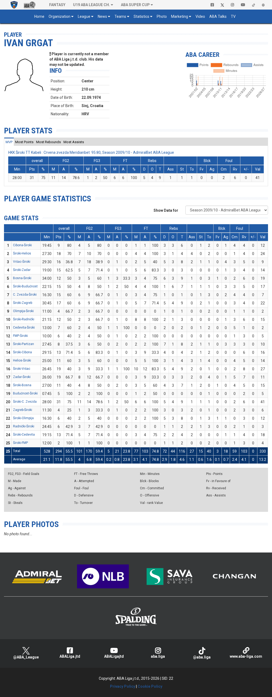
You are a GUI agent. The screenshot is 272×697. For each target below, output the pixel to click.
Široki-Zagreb (22, 303)
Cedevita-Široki (24, 327)
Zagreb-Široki (22, 410)
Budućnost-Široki (25, 393)
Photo (162, 16)
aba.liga (158, 656)
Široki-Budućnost (25, 286)
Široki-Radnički (23, 319)
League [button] (84, 16)
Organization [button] (59, 16)
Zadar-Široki (22, 377)
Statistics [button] (141, 16)
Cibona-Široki (22, 245)
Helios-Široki (22, 360)
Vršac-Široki (21, 262)
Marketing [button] (179, 16)
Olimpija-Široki (23, 311)
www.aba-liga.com (246, 656)
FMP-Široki (20, 336)
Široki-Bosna (22, 385)
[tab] (9, 142)
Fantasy (57, 5)
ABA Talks (218, 16)
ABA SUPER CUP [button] (135, 5)
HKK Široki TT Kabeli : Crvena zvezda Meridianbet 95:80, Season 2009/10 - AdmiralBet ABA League (91, 152)
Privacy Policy (122, 686)
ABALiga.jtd (70, 656)
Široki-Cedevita (24, 434)
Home (39, 16)
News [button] (102, 16)
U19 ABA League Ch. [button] (91, 5)
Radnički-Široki (23, 426)
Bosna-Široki (22, 278)
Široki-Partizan (23, 344)
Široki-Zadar (22, 270)
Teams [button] (120, 16)
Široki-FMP (20, 443)
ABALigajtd (114, 656)
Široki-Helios (22, 253)
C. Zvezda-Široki (25, 294)
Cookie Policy (150, 686)
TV (233, 16)
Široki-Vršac (21, 369)
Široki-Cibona (22, 352)
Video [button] (200, 16)
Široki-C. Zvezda (25, 401)
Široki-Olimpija (23, 418)
